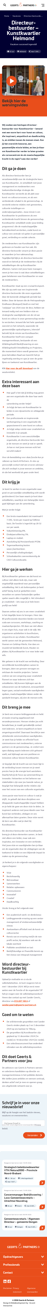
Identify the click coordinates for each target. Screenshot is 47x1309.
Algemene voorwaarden (32, 1290)
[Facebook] (9, 1281)
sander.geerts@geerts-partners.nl (19, 1004)
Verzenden (32, 1135)
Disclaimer (7, 1288)
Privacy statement (17, 1290)
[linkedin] (5, 1281)
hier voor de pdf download (19, 368)
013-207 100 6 (21, 1001)
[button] (4, 5)
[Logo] (23, 5)
